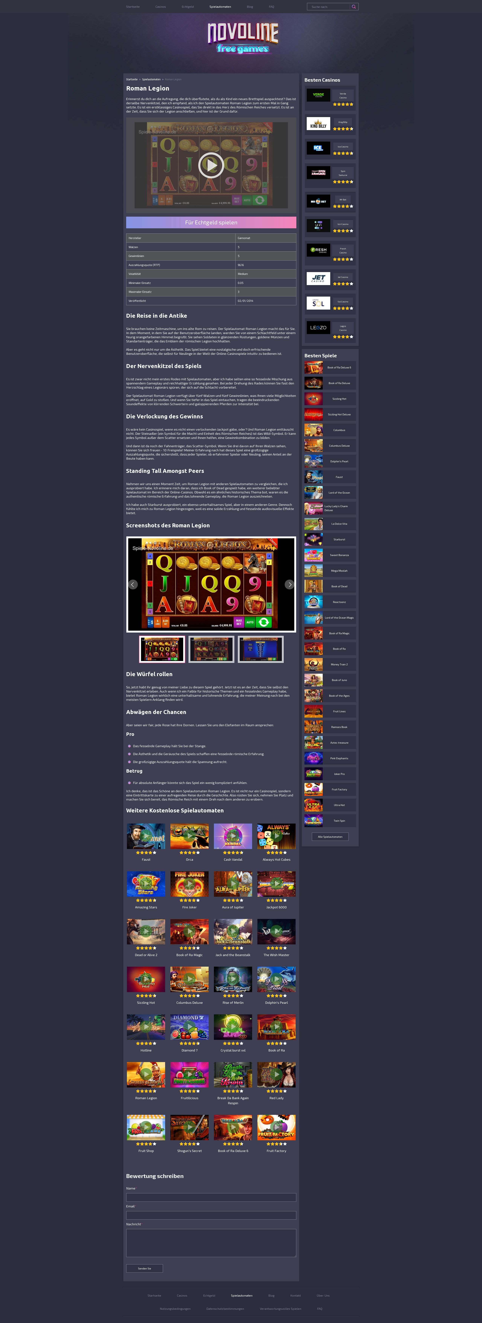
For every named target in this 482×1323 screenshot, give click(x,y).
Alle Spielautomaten (330, 836)
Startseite (133, 6)
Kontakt (295, 1295)
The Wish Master (276, 955)
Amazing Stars (146, 907)
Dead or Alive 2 (146, 955)
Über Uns (323, 1295)
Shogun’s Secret (189, 1151)
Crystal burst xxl (233, 1050)
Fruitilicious (189, 1098)
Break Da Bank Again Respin (233, 1100)
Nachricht (134, 1224)
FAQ (271, 6)
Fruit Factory (276, 1151)
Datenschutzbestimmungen (225, 1308)
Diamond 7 (190, 1050)
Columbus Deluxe (189, 1002)
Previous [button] (133, 584)
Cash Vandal (233, 859)
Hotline (146, 1050)
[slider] (146, 852)
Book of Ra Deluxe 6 (233, 1151)
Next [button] (289, 584)
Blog (250, 6)
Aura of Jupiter (233, 907)
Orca (189, 859)
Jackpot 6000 (276, 907)
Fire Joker (189, 907)
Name (131, 1188)
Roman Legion (146, 1098)
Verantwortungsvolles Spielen (280, 1308)
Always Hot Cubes (276, 859)
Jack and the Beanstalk (233, 955)
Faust (146, 859)
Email (131, 1206)
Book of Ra (276, 1050)
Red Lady (276, 1098)
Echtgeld (188, 6)
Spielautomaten (220, 6)
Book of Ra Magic (189, 955)
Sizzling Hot (146, 1002)
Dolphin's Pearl (276, 1002)
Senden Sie (144, 1268)
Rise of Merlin (233, 1002)
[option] (211, 584)
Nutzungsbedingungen (175, 1308)
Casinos (161, 6)
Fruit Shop (146, 1151)
